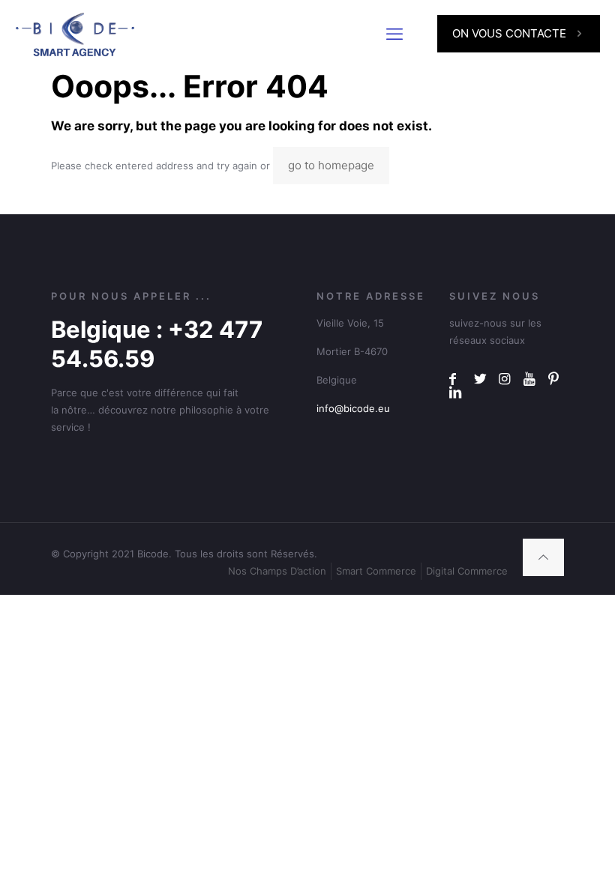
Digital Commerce (467, 571)
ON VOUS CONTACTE (509, 33)
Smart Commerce (376, 571)
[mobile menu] (394, 33)
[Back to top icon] (543, 557)
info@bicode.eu (353, 408)
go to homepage (331, 165)
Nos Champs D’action (277, 571)
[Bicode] (75, 33)
